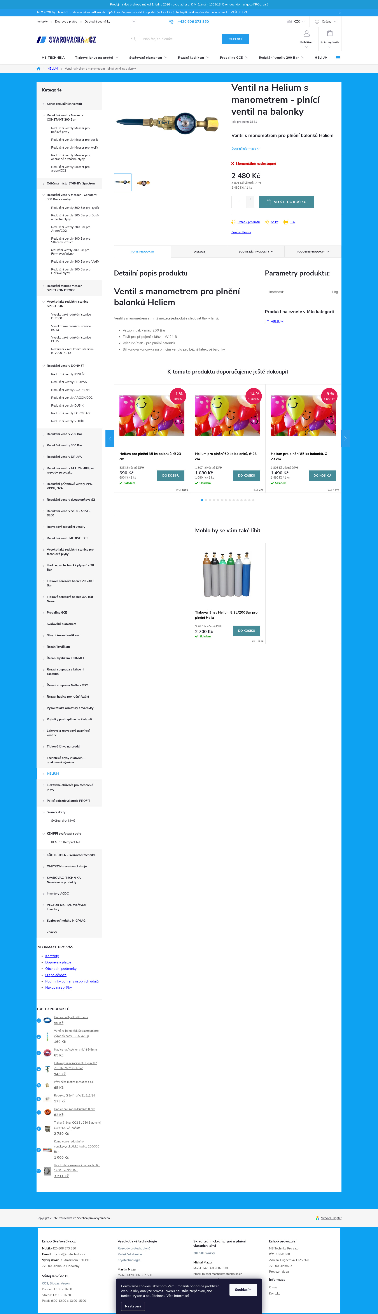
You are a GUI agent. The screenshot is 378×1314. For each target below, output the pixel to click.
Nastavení (133, 1306)
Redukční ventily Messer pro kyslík (74, 148)
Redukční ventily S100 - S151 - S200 (69, 513)
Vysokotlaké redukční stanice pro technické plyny (70, 551)
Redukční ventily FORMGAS (70, 413)
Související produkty (254, 251)
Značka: (241, 232)
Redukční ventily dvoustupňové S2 (71, 500)
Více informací (177, 1295)
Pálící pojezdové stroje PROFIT (68, 801)
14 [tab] (253, 500)
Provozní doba (279, 1272)
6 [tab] (222, 500)
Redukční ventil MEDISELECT (67, 538)
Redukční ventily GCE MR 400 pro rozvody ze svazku (70, 470)
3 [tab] (210, 500)
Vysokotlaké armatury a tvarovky (70, 708)
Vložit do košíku (290, 202)
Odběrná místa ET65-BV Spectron (71, 183)
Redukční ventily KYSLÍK (68, 374)
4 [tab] (214, 500)
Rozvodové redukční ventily (66, 527)
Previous (109, 438)
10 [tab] (237, 500)
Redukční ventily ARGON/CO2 (72, 398)
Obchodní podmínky (97, 22)
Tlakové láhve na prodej (63, 746)
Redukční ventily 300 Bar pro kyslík (75, 208)
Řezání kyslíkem (58, 647)
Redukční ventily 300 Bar (64, 445)
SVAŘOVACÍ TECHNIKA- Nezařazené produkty (64, 880)
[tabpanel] (152, 438)
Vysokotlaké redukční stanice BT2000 (71, 316)
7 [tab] (226, 500)
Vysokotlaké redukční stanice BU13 (71, 328)
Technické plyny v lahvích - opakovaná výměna (66, 760)
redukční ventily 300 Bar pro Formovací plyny (70, 252)
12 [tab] (245, 500)
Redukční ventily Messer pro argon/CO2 (70, 169)
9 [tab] (234, 500)
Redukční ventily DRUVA (64, 457)
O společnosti (55, 975)
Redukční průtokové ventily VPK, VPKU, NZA (70, 486)
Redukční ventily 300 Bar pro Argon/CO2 (71, 229)
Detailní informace (243, 149)
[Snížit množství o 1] (250, 205)
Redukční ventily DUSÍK (67, 405)
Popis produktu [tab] (142, 251)
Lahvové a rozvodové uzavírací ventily (68, 733)
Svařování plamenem (61, 624)
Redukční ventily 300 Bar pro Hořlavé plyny (71, 271)
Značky (52, 932)
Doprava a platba (66, 22)
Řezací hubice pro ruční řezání (68, 697)
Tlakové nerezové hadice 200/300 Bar (70, 583)
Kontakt (274, 1293)
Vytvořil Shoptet (331, 1218)
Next (345, 438)
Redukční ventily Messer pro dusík (74, 140)
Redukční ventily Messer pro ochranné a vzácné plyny (70, 157)
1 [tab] (202, 500)
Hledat (235, 39)
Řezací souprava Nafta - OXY (67, 685)
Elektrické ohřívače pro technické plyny (70, 787)
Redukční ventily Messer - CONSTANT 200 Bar (65, 117)
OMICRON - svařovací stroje (67, 866)
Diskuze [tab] (199, 251)
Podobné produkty (311, 251)
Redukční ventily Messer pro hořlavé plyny (70, 130)
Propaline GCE (57, 613)
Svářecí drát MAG (63, 821)
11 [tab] (241, 500)
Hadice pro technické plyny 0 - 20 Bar (70, 567)
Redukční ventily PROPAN (69, 382)
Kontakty (42, 22)
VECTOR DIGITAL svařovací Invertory (66, 907)
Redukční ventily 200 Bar (64, 434)
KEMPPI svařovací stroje (64, 834)
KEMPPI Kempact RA (65, 842)
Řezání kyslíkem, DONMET (66, 658)
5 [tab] (218, 500)
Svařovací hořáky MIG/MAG (66, 921)
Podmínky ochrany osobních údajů (72, 981)
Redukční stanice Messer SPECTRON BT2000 (64, 288)
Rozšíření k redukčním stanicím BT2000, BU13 (72, 351)
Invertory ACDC (58, 893)
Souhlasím (243, 1289)
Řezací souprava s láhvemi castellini (65, 671)
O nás (273, 1287)
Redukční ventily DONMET (65, 366)
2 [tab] (206, 500)
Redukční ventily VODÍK (67, 421)
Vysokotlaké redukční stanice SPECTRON (67, 304)
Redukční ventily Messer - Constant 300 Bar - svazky (71, 197)
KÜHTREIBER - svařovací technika (71, 855)
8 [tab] (230, 500)
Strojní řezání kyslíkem (63, 635)
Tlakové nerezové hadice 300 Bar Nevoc (70, 599)
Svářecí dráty (56, 812)
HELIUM (53, 774)
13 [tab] (249, 500)
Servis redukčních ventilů (64, 104)
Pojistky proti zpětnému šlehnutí (69, 719)
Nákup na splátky (58, 987)
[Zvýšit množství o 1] (250, 199)
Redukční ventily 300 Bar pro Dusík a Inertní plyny (75, 217)
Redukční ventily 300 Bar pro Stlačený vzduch (71, 240)
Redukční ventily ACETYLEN (70, 390)
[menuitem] (53, 58)
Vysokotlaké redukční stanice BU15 (71, 339)
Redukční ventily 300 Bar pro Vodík (75, 262)
